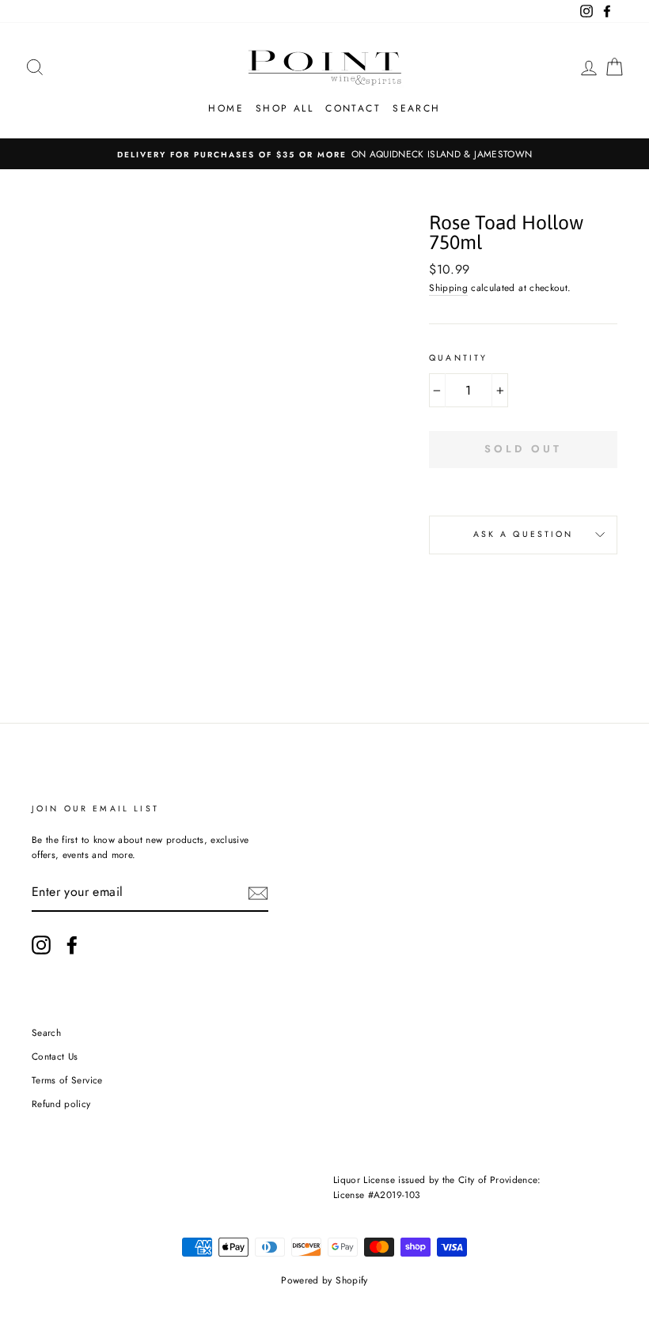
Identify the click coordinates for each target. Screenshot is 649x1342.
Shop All (284, 108)
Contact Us (55, 1056)
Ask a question (523, 534)
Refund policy (61, 1103)
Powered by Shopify (324, 1280)
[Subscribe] (258, 892)
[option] (324, 153)
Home (226, 108)
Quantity (458, 358)
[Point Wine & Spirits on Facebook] (72, 945)
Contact (353, 108)
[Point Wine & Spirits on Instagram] (41, 945)
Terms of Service (67, 1080)
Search (416, 108)
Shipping (448, 287)
